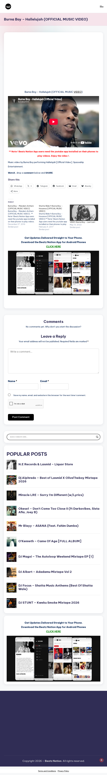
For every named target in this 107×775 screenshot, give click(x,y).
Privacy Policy (63, 771)
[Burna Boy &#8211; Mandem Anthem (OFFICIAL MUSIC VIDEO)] (23, 216)
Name (12, 381)
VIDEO (78, 91)
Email (44, 381)
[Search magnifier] (97, 437)
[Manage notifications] (101, 760)
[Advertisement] (53, 65)
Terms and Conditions (47, 771)
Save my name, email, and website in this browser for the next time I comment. (49, 395)
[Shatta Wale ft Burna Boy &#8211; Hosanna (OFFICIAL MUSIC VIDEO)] (54, 218)
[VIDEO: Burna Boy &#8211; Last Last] (84, 213)
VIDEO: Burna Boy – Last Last (82, 222)
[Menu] (101, 6)
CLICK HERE (53, 246)
